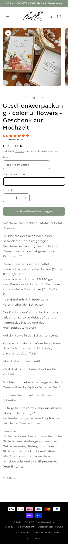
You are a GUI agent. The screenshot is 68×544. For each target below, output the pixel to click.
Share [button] (11, 477)
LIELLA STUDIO (31, 522)
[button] (7, 16)
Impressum (35, 538)
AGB (14, 532)
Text (5, 157)
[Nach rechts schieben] (42, 98)
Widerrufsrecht (25, 526)
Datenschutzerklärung (50, 526)
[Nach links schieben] (26, 98)
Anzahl (7, 190)
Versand (19, 151)
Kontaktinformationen (47, 532)
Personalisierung (14, 173)
